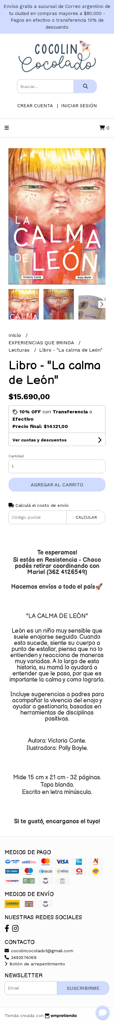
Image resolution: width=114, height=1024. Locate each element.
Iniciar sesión (79, 105)
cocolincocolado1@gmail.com (41, 950)
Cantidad (16, 456)
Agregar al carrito (57, 485)
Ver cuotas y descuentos (39, 439)
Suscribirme (83, 988)
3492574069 (22, 957)
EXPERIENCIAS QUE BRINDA (42, 343)
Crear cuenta (35, 105)
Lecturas (20, 350)
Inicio (15, 335)
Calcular (86, 517)
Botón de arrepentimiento (36, 963)
